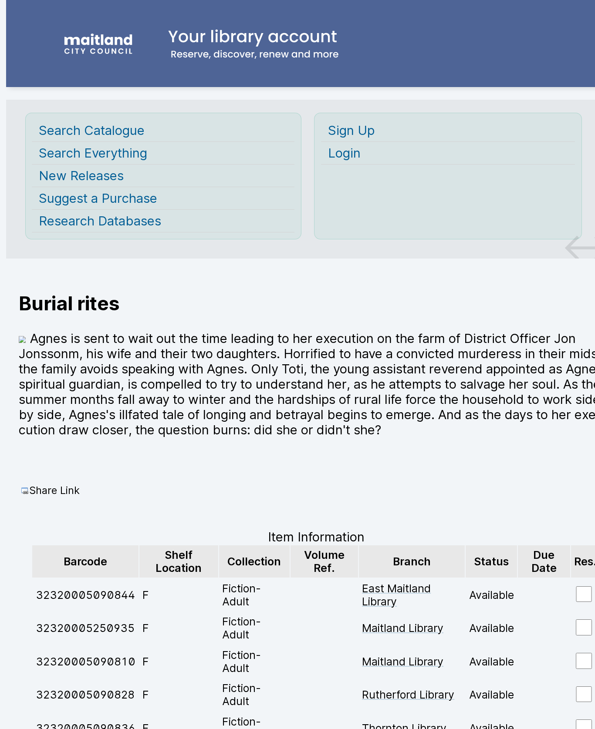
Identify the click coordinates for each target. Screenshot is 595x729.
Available (491, 594)
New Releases (81, 175)
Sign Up (351, 130)
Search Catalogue (92, 130)
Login (344, 153)
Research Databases (100, 220)
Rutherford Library (408, 694)
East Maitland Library (396, 595)
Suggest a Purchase (98, 198)
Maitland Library (402, 628)
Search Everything (93, 153)
